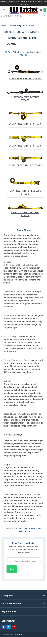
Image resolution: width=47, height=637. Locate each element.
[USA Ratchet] (23, 10)
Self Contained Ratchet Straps (25, 214)
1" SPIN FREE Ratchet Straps (25, 78)
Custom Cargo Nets (13, 360)
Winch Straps (10, 316)
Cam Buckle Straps (13, 292)
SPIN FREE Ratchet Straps (16, 265)
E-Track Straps (11, 336)
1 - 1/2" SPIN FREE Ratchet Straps (25, 98)
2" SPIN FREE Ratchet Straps (25, 124)
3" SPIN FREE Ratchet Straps (25, 146)
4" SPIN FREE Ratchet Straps (25, 165)
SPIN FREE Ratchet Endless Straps (25, 192)
